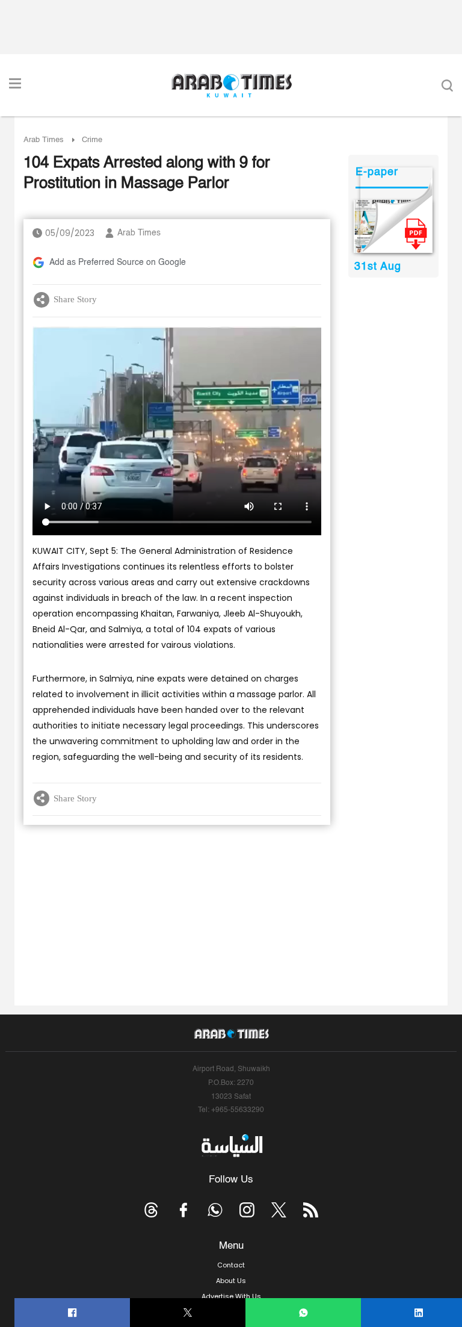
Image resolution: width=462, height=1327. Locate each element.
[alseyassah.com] (231, 1146)
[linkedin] (419, 1312)
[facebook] (72, 1312)
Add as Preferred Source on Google (117, 262)
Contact (231, 1265)
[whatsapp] (303, 1312)
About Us (231, 1280)
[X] (187, 1312)
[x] (278, 1209)
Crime (92, 140)
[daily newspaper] (393, 226)
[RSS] (310, 1209)
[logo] (231, 85)
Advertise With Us (231, 1296)
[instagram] (246, 1209)
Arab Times (43, 140)
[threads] (151, 1209)
